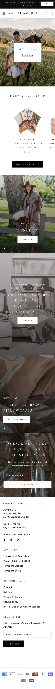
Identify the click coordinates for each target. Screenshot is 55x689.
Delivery (7, 592)
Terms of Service (12, 570)
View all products (27, 164)
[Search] (46, 13)
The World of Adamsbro (16, 556)
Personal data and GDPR (16, 561)
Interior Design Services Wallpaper (21, 606)
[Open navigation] (4, 13)
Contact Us (9, 587)
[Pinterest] (18, 539)
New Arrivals (27, 55)
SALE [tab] (40, 96)
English (10, 13)
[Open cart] (51, 13)
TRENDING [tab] (20, 96)
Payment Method (12, 597)
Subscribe (27, 484)
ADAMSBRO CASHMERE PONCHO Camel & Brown (27, 143)
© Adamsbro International (27, 658)
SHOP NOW (27, 321)
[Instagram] (11, 539)
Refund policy (10, 601)
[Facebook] (4, 539)
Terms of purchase (13, 565)
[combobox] (10, 13)
